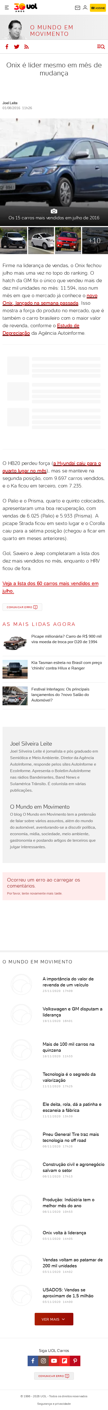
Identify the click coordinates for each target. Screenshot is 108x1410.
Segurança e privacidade (54, 1403)
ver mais (51, 1319)
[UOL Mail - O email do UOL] (78, 8)
